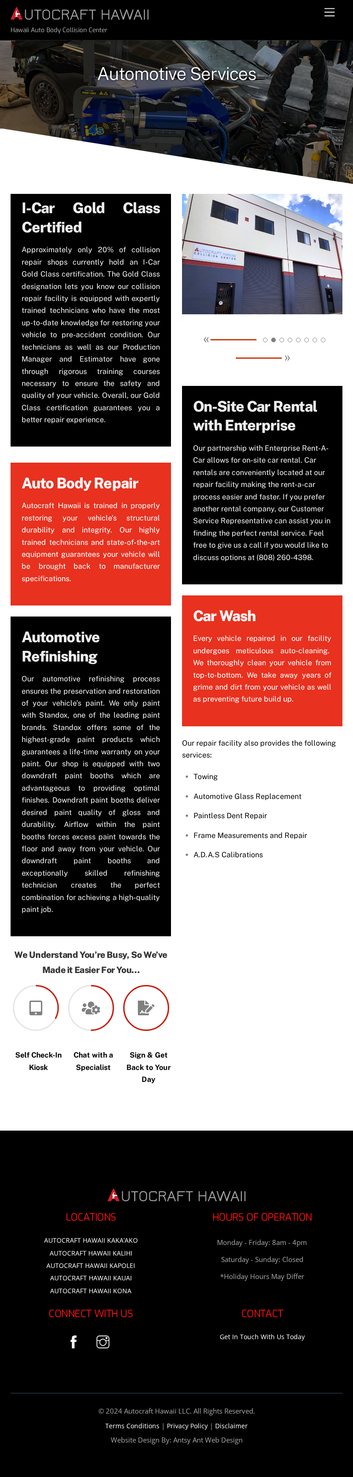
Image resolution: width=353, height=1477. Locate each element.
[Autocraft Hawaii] (79, 16)
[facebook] (75, 1340)
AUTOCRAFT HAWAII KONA (90, 1290)
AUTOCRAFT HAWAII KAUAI (91, 1277)
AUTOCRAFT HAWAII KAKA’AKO (91, 1240)
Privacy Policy (187, 1425)
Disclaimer (231, 1425)
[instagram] (104, 1340)
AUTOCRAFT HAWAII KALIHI (91, 1253)
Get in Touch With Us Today (262, 1336)
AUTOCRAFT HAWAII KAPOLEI (90, 1265)
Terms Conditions (132, 1425)
